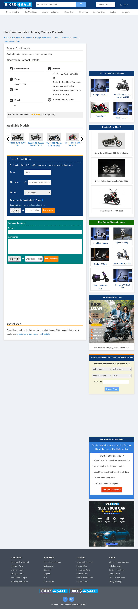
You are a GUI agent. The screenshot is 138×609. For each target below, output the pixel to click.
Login (125, 4)
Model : (13, 192)
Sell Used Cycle (82, 581)
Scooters (47, 570)
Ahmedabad (15, 578)
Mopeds (47, 574)
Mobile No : (15, 182)
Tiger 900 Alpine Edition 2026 (54, 144)
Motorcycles (48, 566)
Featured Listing (82, 574)
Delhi (13, 574)
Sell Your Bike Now (112, 489)
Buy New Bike (99, 12)
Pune (21, 566)
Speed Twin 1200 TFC (17, 144)
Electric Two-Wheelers (52, 562)
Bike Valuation (81, 566)
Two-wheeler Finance (84, 562)
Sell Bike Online (12, 12)
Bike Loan (83, 12)
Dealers (113, 12)
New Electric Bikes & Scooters (111, 222)
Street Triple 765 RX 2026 (72, 144)
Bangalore (15, 562)
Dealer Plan (69, 12)
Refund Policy (114, 574)
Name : (13, 172)
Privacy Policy (119, 578)
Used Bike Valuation (50, 12)
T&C (110, 578)
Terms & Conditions (37, 205)
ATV (45, 578)
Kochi (21, 570)
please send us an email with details (33, 334)
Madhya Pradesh (105, 4)
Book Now (48, 210)
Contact (112, 570)
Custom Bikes (49, 581)
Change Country (115, 581)
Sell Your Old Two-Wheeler (112, 439)
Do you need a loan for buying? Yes (25, 200)
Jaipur (24, 578)
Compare (126, 12)
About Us (112, 562)
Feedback (120, 570)
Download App (123, 562)
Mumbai (14, 566)
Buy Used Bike (31, 12)
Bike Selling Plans (83, 570)
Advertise (117, 566)
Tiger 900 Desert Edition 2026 (36, 144)
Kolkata (14, 581)
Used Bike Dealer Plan (84, 578)
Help (111, 566)
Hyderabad (24, 562)
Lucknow (20, 574)
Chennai (14, 570)
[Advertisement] (69, 22)
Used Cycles (23, 581)
